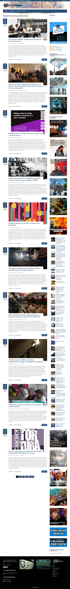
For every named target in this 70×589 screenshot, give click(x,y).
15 (26, 476)
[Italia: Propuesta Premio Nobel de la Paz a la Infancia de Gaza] (53, 419)
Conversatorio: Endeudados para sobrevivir (59, 373)
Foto (23, 43)
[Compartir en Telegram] (20, 60)
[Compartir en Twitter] (15, 60)
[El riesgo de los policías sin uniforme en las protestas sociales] (53, 414)
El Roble (53, 571)
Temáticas (6, 11)
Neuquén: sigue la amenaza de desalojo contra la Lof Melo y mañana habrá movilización (60, 367)
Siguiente (31, 476)
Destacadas (21, 43)
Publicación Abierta (28, 0)
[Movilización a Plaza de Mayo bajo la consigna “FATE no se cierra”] (53, 271)
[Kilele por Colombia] (53, 343)
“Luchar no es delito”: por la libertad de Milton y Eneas (60, 337)
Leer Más (44, 59)
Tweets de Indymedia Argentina (55, 553)
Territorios (12, 11)
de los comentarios (7, 581)
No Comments (5, 25)
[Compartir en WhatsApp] (19, 60)
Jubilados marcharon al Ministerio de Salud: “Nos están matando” (60, 400)
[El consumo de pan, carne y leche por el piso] (53, 283)
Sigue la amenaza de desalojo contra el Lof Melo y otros (60, 313)
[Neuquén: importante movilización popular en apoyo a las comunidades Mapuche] (53, 307)
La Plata (22, 272)
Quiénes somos (13, 0)
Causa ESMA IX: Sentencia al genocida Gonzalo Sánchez (60, 301)
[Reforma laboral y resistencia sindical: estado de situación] (53, 325)
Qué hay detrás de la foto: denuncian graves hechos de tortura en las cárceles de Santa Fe (24, 316)
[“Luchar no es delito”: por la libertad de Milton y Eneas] (53, 337)
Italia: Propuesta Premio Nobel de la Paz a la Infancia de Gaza (60, 419)
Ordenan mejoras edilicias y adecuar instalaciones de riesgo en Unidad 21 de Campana (25, 361)
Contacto (17, 0)
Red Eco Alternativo (56, 568)
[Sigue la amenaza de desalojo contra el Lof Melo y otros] (53, 313)
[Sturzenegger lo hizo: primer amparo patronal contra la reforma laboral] (53, 386)
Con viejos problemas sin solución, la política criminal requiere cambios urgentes (24, 269)
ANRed (53, 566)
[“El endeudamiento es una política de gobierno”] (53, 360)
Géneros (20, 137)
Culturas (11, 90)
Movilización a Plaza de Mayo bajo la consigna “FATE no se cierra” (60, 271)
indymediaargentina (58, 49)
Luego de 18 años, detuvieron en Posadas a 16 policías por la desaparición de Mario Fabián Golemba (60, 380)
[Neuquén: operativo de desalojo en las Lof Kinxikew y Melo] (53, 425)
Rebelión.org (54, 574)
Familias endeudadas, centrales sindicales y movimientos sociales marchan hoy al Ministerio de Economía (60, 408)
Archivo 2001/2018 (22, 0)
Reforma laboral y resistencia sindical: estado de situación (60, 325)
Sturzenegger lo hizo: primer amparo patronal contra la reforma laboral (61, 386)
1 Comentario (5, 164)
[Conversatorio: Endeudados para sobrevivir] (53, 373)
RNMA (53, 564)
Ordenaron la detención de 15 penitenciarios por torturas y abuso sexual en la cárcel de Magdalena (60, 256)
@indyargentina (57, 46)
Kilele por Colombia (59, 341)
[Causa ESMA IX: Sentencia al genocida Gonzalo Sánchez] (53, 302)
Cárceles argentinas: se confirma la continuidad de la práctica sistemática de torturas (25, 452)
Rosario (26, 319)
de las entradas (6, 579)
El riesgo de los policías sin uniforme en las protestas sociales (60, 413)
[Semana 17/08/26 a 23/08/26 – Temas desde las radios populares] (53, 319)
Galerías (18, 11)
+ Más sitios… (54, 576)
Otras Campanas (55, 573)
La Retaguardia (55, 569)
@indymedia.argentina (59, 47)
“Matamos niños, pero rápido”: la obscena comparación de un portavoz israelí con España (60, 290)
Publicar (23, 11)
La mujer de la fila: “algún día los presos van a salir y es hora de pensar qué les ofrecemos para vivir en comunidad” (25, 86)
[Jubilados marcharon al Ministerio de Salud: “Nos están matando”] (53, 401)
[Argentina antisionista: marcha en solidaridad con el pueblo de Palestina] (53, 296)
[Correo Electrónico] (17, 60)
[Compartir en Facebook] (13, 60)
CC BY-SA (9, 564)
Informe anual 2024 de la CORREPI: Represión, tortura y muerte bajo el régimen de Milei (24, 179)
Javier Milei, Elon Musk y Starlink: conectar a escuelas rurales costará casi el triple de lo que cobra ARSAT (61, 241)
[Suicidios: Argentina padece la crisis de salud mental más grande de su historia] (53, 354)
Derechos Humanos (15, 43)
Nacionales (25, 90)
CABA (11, 43)
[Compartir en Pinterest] (16, 60)
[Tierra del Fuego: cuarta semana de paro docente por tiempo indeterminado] (53, 277)
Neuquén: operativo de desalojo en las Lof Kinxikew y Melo (60, 425)
